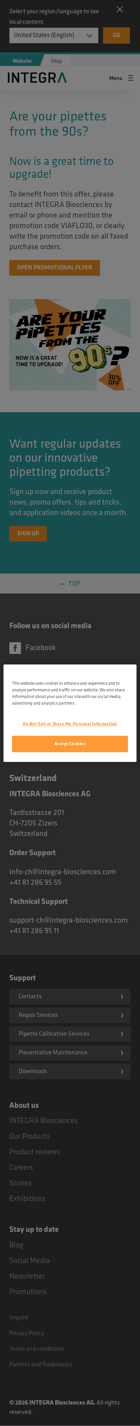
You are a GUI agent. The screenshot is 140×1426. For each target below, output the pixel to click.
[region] (70, 713)
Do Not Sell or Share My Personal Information (70, 723)
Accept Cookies (70, 743)
